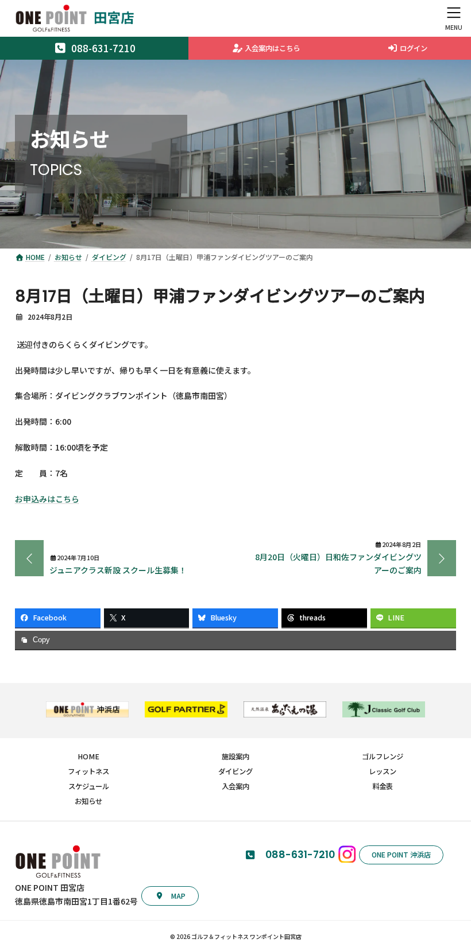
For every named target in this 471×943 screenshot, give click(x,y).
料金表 (382, 786)
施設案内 (235, 756)
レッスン (382, 771)
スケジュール (88, 786)
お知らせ (88, 801)
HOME (88, 756)
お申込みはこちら (47, 499)
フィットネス (88, 771)
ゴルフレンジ (382, 756)
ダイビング (235, 771)
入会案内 (235, 786)
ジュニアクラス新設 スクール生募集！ (118, 570)
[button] (170, 896)
